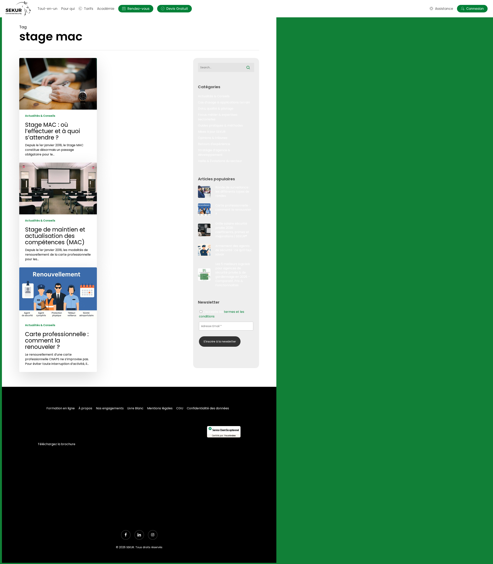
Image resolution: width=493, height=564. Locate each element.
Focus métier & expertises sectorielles (217, 117)
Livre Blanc (135, 408)
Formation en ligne (60, 408)
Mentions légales (160, 408)
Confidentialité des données (208, 408)
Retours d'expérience (214, 144)
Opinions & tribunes (212, 138)
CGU (179, 408)
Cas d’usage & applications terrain (224, 102)
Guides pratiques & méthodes (220, 125)
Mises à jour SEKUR (212, 131)
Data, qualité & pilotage (215, 108)
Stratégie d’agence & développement (214, 152)
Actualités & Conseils (40, 116)
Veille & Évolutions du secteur (220, 161)
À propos (85, 408)
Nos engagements (110, 408)
